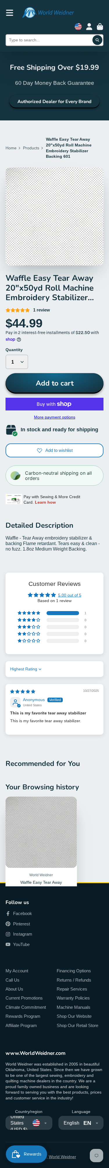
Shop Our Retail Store (77, 1025)
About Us (14, 989)
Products (31, 148)
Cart (100, 26)
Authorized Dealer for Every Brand (54, 101)
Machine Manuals (73, 1007)
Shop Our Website (74, 1016)
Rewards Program (23, 1016)
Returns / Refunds (74, 980)
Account (89, 26)
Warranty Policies (73, 997)
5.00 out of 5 (69, 595)
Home (11, 148)
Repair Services (72, 989)
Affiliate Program (21, 1025)
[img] (22, 691)
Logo (48, 12)
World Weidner (62, 1156)
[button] (29, 613)
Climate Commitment (26, 1007)
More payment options (54, 417)
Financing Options (74, 970)
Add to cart (55, 383)
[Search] (97, 40)
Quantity (14, 349)
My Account (17, 970)
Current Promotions (24, 997)
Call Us (12, 980)
